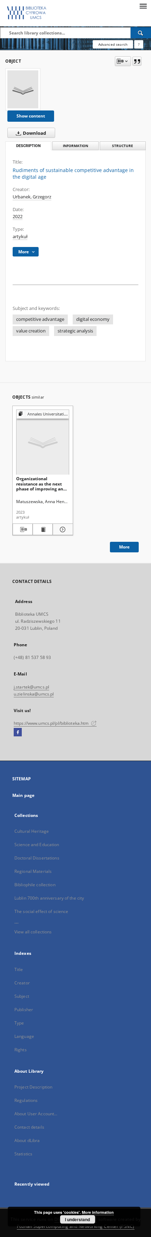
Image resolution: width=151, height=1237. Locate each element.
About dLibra (27, 1140)
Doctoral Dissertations (36, 858)
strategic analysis (75, 331)
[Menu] (143, 5)
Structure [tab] (122, 146)
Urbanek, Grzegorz (32, 197)
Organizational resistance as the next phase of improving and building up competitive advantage (41, 483)
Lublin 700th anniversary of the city (49, 898)
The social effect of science (41, 911)
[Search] (141, 32)
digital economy (93, 319)
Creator (22, 983)
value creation (31, 331)
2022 (17, 217)
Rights (20, 1050)
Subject (21, 996)
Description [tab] (28, 146)
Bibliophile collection (34, 885)
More (124, 547)
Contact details (29, 1127)
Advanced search (112, 44)
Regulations (26, 1100)
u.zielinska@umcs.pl (34, 694)
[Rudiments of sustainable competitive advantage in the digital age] (22, 89)
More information (98, 1212)
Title (18, 969)
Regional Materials (33, 871)
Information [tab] (75, 146)
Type (19, 1023)
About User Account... (36, 1114)
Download (34, 133)
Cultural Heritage (31, 831)
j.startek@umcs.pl (31, 687)
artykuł (20, 237)
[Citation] (137, 61)
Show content (31, 116)
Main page (23, 795)
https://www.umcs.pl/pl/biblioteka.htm (52, 723)
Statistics (23, 1154)
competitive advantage (40, 319)
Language (24, 1036)
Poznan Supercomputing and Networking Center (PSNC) (75, 1226)
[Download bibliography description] (22, 529)
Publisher (23, 1010)
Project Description (33, 1087)
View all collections (33, 932)
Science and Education (36, 845)
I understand (77, 1219)
